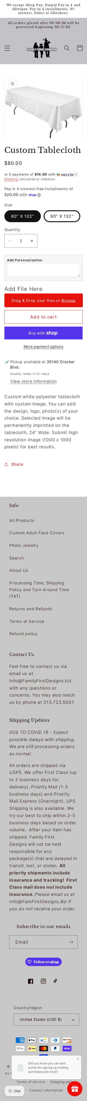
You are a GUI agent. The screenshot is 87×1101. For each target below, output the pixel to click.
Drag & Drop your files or (44, 300)
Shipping (11, 179)
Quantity (12, 229)
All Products (21, 520)
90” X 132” (62, 216)
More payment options (44, 346)
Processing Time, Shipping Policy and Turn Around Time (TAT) (39, 589)
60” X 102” (22, 216)
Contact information (46, 1090)
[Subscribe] (71, 942)
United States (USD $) (41, 1019)
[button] (7, 48)
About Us (18, 570)
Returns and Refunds (30, 608)
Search (16, 558)
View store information (33, 381)
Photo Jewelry (24, 545)
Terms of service (30, 1082)
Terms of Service (26, 621)
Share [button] (17, 464)
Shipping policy (63, 1082)
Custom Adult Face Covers (36, 532)
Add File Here (23, 289)
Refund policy (23, 633)
